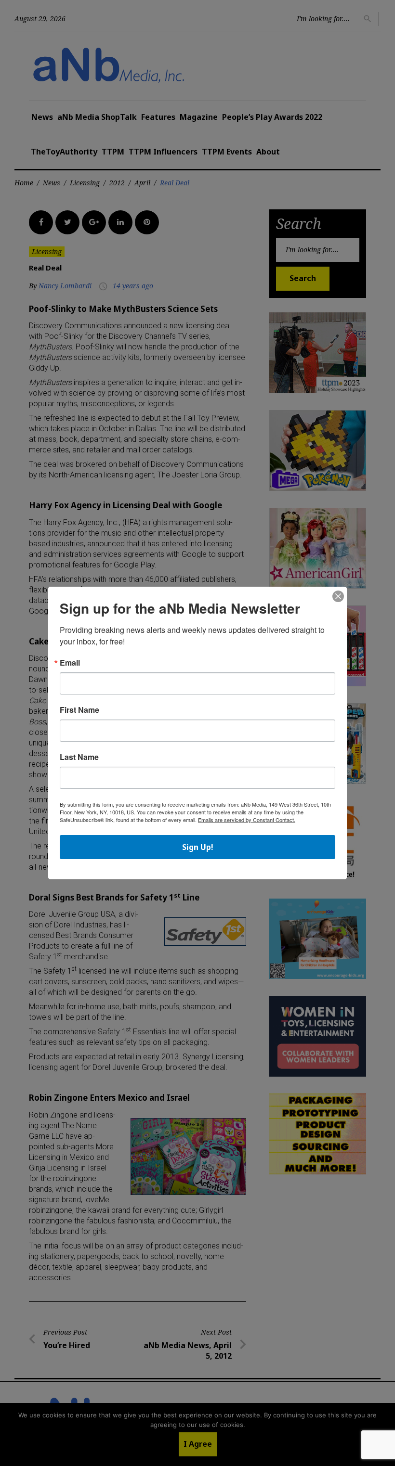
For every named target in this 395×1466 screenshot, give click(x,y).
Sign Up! (197, 847)
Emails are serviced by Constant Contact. (246, 819)
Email (70, 663)
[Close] (338, 597)
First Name (79, 710)
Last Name (79, 757)
